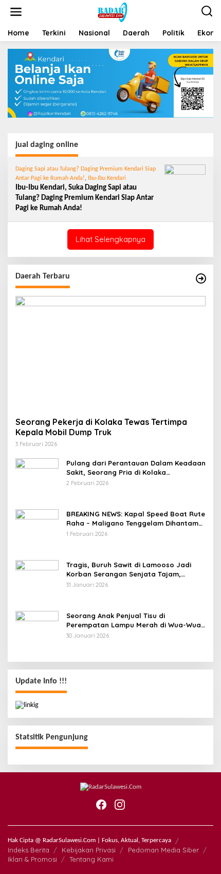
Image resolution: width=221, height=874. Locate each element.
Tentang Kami (91, 859)
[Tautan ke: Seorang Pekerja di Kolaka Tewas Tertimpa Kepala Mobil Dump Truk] (110, 352)
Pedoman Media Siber (163, 850)
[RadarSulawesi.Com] (112, 12)
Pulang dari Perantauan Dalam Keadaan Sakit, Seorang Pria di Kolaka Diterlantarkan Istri (136, 468)
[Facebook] (101, 805)
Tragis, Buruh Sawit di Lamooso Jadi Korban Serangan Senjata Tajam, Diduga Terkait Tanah (128, 570)
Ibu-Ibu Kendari (107, 178)
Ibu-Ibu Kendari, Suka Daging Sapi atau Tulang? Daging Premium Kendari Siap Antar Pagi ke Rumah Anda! (84, 198)
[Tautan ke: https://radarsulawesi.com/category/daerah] (201, 279)
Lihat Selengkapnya (110, 239)
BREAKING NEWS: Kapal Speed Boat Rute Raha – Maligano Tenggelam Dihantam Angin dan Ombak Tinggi (135, 519)
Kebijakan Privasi (89, 850)
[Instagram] (119, 805)
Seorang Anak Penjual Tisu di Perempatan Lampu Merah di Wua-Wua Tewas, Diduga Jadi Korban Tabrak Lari (133, 620)
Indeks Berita (28, 850)
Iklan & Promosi (32, 859)
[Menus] (16, 12)
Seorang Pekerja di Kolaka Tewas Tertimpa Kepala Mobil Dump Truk (101, 427)
